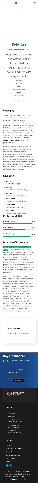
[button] (35, 2)
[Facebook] (10, 465)
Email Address (13, 372)
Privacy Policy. (22, 479)
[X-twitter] (7, 465)
